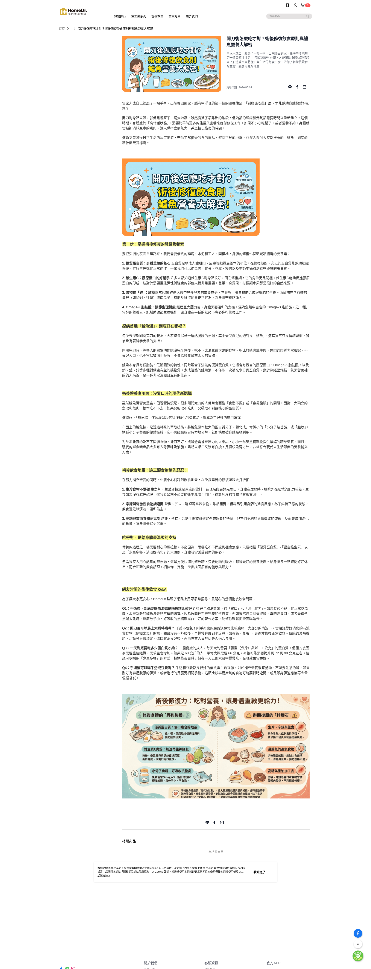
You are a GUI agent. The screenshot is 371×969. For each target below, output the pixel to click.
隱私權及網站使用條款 (136, 871)
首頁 (62, 28)
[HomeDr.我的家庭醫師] (82, 11)
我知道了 (260, 872)
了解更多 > (103, 875)
